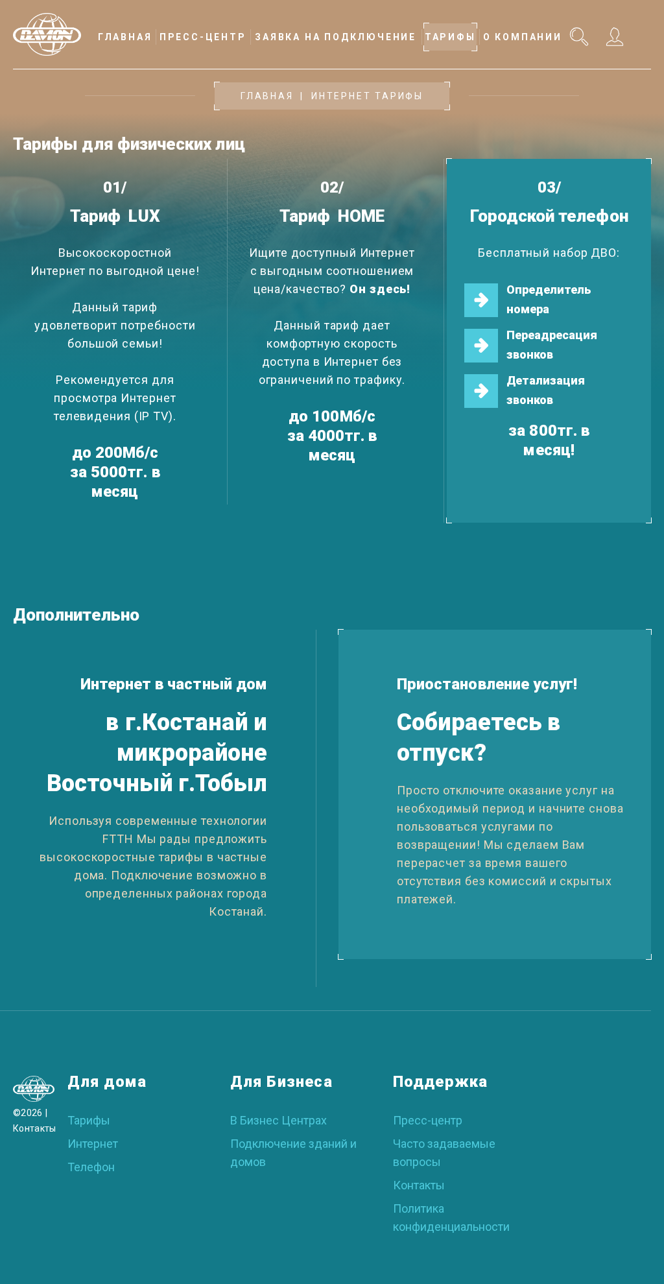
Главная (267, 96)
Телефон (91, 1167)
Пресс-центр (427, 1120)
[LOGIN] (613, 36)
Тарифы (88, 1120)
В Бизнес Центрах (278, 1120)
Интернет (92, 1143)
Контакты (34, 1128)
